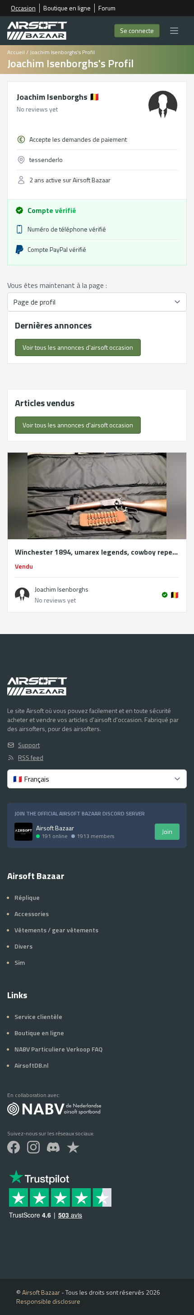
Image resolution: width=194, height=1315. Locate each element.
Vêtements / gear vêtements (56, 930)
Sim (19, 962)
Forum (106, 8)
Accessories (31, 913)
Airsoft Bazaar (41, 1292)
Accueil (16, 52)
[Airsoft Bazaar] (37, 31)
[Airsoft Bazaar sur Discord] (53, 1147)
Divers (23, 946)
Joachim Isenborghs (58, 97)
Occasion (23, 8)
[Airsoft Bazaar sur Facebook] (13, 1147)
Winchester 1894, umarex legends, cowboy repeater (97, 551)
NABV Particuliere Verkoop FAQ (58, 1049)
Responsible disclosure (48, 1301)
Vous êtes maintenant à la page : (57, 285)
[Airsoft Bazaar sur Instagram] (33, 1147)
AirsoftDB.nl (31, 1065)
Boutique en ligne (67, 8)
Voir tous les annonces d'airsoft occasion (78, 347)
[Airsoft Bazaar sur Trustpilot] (73, 1147)
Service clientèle (38, 1016)
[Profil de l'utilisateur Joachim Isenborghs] (22, 595)
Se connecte (137, 30)
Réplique (27, 897)
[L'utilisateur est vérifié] (164, 594)
